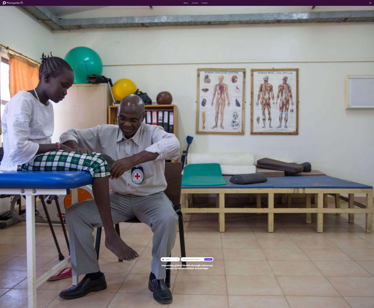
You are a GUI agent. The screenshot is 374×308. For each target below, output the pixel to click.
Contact (205, 3)
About (186, 3)
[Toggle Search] (370, 3)
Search (209, 259)
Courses (195, 3)
